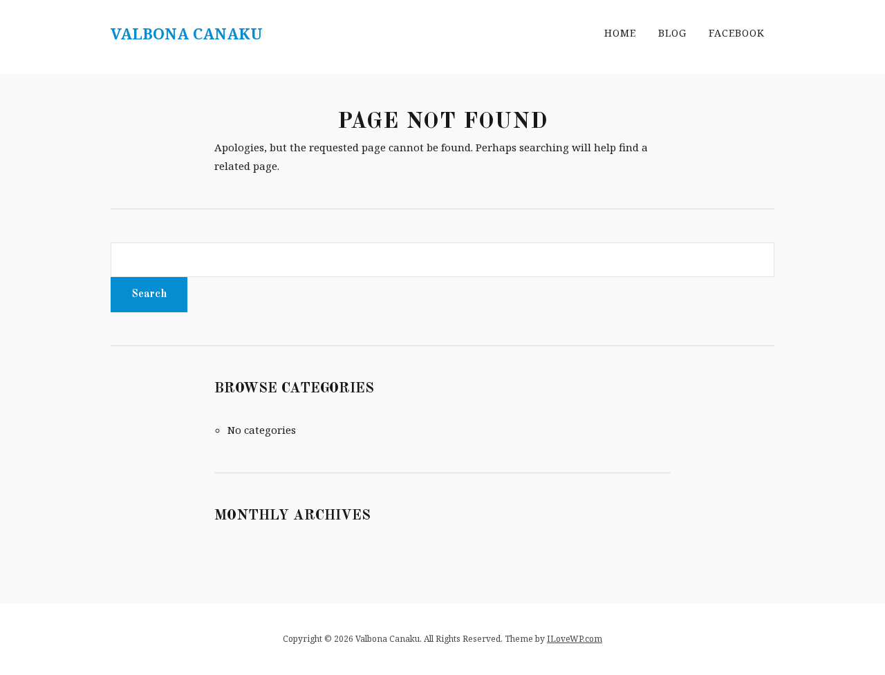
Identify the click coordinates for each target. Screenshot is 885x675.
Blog (672, 32)
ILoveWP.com (574, 639)
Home (620, 32)
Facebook (737, 32)
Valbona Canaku (187, 33)
